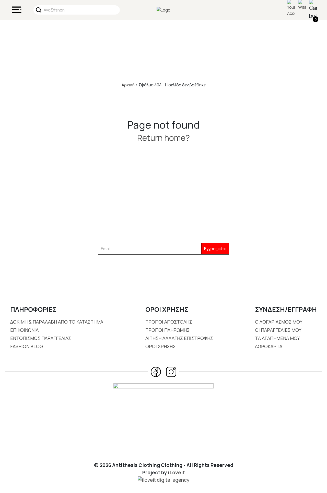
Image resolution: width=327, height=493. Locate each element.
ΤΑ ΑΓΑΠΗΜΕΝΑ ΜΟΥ (277, 338)
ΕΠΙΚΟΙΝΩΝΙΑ (24, 330)
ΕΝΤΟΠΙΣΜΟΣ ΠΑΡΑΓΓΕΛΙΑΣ (40, 338)
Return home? (163, 137)
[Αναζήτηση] (38, 10)
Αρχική (128, 85)
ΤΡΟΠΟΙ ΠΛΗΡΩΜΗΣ (167, 330)
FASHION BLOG (26, 346)
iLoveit (176, 472)
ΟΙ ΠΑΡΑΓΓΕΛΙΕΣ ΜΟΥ (278, 330)
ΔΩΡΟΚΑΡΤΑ (268, 346)
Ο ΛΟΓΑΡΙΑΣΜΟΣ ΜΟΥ (278, 322)
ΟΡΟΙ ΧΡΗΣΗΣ (160, 346)
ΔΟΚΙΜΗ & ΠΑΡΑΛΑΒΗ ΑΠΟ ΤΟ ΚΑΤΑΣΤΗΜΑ (56, 322)
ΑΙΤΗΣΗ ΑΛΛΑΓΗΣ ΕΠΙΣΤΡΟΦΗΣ (179, 338)
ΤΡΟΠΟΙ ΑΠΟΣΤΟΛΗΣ (168, 322)
